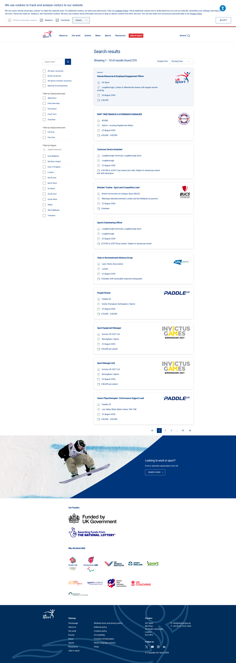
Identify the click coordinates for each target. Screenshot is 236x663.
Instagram (158, 646)
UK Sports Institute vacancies (60, 81)
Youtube (152, 646)
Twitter (146, 646)
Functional (65, 20)
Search (183, 36)
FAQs (96, 647)
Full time (51, 132)
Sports (108, 35)
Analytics (49, 20)
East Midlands (53, 156)
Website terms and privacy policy (108, 623)
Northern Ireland (54, 161)
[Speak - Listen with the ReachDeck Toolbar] (222, 8)
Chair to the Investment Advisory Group (115, 257)
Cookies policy (100, 631)
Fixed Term (52, 114)
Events (88, 35)
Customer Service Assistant (109, 149)
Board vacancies (54, 76)
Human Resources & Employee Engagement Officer (120, 76)
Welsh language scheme (105, 643)
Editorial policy (100, 627)
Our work (76, 35)
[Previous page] (151, 430)
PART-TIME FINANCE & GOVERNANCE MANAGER (119, 114)
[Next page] (190, 430)
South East (52, 194)
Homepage (47, 34)
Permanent (52, 109)
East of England (54, 167)
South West (52, 199)
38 (183, 430)
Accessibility (99, 635)
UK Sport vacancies (55, 71)
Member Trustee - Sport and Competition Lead (118, 187)
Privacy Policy (196, 14)
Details (79, 20)
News (98, 35)
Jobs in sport (136, 35)
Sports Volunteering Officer (109, 222)
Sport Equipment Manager (109, 328)
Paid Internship (54, 103)
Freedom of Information (104, 639)
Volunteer (52, 120)
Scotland (51, 188)
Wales (50, 205)
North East (52, 178)
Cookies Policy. (122, 11)
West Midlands (53, 210)
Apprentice (52, 98)
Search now (154, 472)
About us (63, 35)
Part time (51, 137)
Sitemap (72, 618)
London (51, 172)
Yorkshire (51, 215)
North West (52, 183)
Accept (223, 20)
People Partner (104, 293)
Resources (120, 35)
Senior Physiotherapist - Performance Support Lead (120, 398)
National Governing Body (57, 86)
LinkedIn (164, 646)
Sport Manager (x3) (106, 363)
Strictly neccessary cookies (25, 20)
